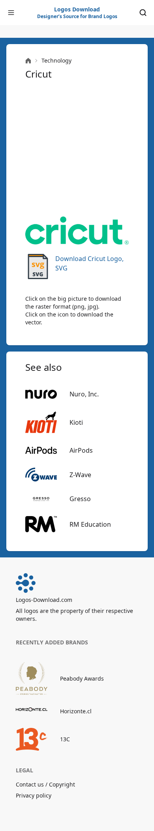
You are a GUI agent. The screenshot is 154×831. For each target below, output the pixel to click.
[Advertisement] (77, 148)
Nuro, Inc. (84, 394)
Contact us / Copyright (45, 784)
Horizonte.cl (76, 711)
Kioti (76, 422)
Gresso (80, 498)
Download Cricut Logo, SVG (89, 263)
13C (65, 739)
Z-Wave (80, 474)
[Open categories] (11, 12)
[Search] (143, 12)
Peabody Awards (82, 678)
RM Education (90, 524)
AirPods (81, 450)
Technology (56, 60)
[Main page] (28, 61)
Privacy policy (33, 795)
